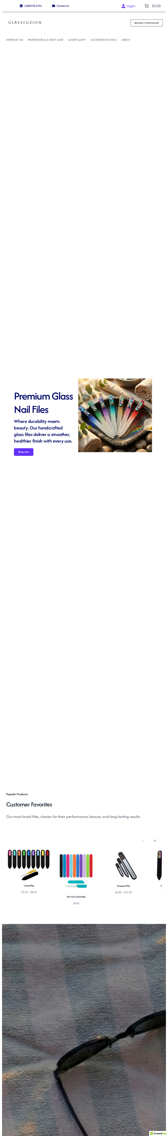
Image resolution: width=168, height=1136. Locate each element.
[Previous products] (143, 841)
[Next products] (154, 841)
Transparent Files (123, 886)
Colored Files (29, 885)
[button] (30, 6)
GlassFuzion (25, 23)
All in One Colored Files (76, 896)
